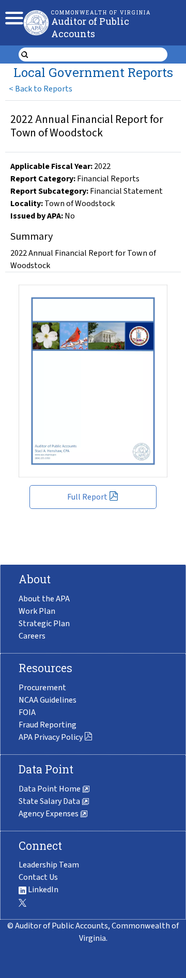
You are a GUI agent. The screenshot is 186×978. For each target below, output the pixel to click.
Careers (32, 636)
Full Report (87, 497)
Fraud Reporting (47, 725)
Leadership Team (49, 865)
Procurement (42, 687)
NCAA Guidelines (47, 700)
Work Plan (37, 611)
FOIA (27, 712)
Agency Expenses (49, 813)
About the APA (44, 598)
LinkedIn (42, 889)
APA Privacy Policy (51, 737)
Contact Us (38, 877)
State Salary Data (50, 801)
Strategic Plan (44, 623)
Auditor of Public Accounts (90, 27)
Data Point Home (50, 789)
